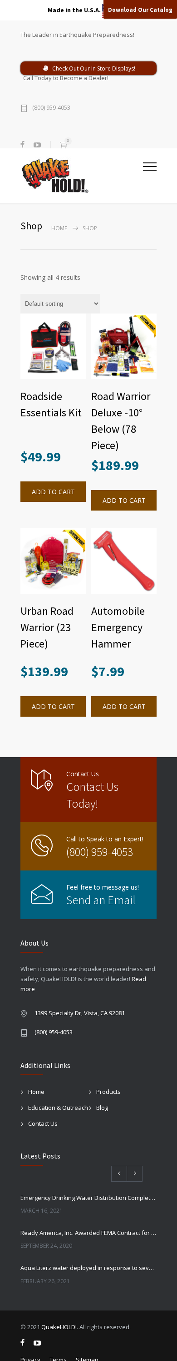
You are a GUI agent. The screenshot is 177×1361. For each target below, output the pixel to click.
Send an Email (101, 899)
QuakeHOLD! (59, 1327)
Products (108, 1092)
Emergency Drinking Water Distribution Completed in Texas (88, 1198)
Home (59, 228)
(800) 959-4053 (51, 108)
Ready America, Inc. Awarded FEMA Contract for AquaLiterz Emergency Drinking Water (88, 1233)
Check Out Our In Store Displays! (93, 68)
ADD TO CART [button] (53, 491)
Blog (102, 1107)
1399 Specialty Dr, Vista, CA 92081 (79, 1013)
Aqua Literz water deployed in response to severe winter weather (88, 1268)
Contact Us (43, 1123)
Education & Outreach (58, 1107)
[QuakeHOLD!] (81, 175)
